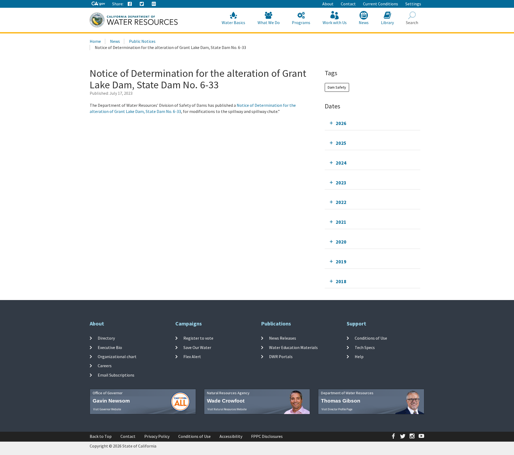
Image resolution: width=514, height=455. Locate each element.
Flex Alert (192, 356)
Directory (106, 338)
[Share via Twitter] (141, 4)
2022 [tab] (341, 202)
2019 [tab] (341, 262)
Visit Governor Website (107, 409)
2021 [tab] (341, 222)
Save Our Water (197, 347)
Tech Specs (365, 347)
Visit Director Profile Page (337, 409)
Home (95, 41)
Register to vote (198, 338)
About (328, 3)
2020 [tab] (341, 242)
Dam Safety (337, 87)
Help (359, 356)
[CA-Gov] (98, 4)
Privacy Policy (156, 436)
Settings (413, 3)
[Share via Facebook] (129, 4)
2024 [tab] (341, 163)
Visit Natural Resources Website (227, 409)
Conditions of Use (371, 338)
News (364, 22)
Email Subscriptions (116, 374)
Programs (301, 22)
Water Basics (233, 22)
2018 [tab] (341, 281)
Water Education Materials (293, 347)
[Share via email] (154, 4)
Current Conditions (380, 3)
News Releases (282, 338)
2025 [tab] (341, 143)
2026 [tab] (341, 123)
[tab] (372, 123)
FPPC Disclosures (267, 436)
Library (387, 22)
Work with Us (335, 22)
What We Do (269, 22)
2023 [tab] (341, 183)
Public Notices (142, 41)
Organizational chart (117, 356)
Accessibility (231, 436)
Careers (105, 365)
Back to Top (101, 436)
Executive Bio (110, 347)
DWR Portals (281, 356)
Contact (348, 3)
